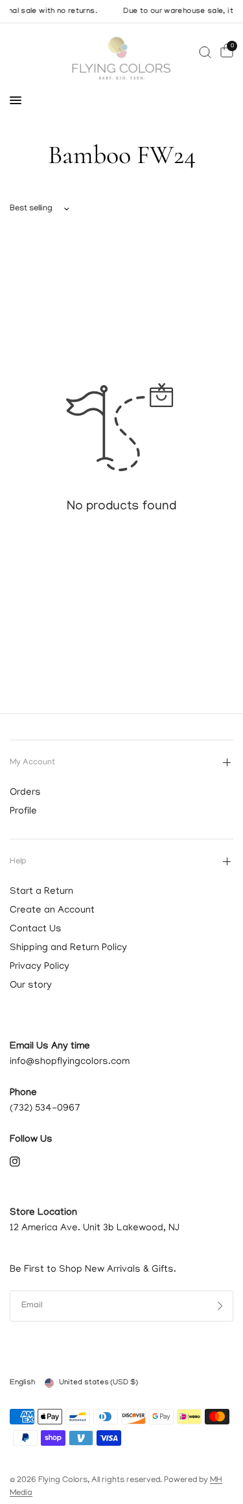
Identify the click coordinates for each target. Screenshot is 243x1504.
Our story (31, 985)
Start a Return (41, 892)
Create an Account (52, 910)
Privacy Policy (39, 967)
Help (18, 862)
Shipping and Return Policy (68, 948)
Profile (23, 811)
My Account (32, 763)
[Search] (205, 52)
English (22, 1382)
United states (98, 1382)
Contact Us (36, 929)
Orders (25, 793)
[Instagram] (24, 1161)
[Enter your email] (220, 1306)
